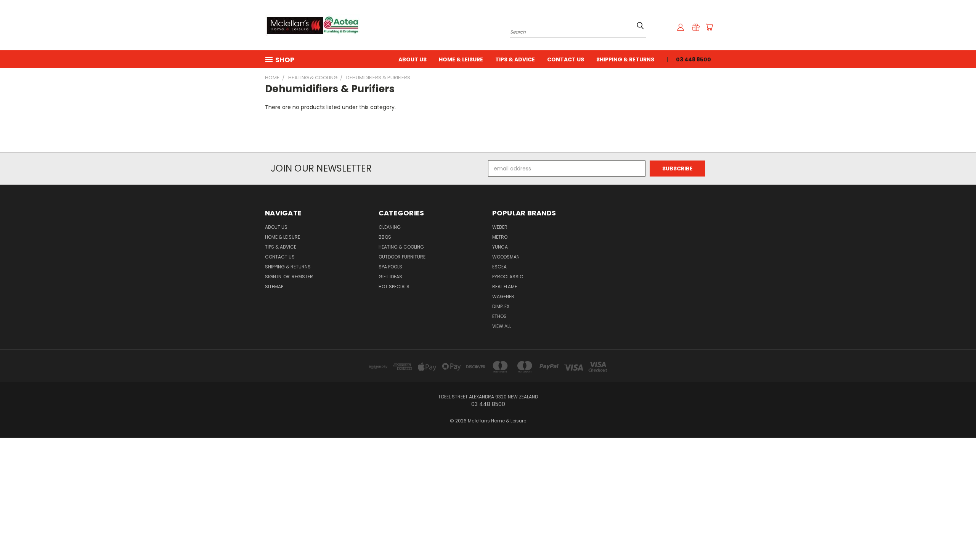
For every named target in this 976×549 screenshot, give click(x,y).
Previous (956, 525)
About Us (412, 59)
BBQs (385, 237)
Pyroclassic (507, 276)
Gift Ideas (390, 276)
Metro (499, 237)
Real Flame (504, 286)
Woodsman (506, 257)
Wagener (503, 296)
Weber (499, 227)
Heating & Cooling (401, 247)
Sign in (274, 276)
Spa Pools (390, 266)
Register (302, 276)
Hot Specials (394, 286)
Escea (499, 266)
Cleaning (390, 227)
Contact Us (565, 59)
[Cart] (709, 27)
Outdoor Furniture (402, 257)
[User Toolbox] (680, 27)
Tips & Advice (515, 59)
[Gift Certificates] (696, 27)
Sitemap (274, 286)
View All (501, 326)
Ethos (499, 316)
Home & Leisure (461, 59)
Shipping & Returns (625, 59)
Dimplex (500, 306)
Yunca (500, 247)
